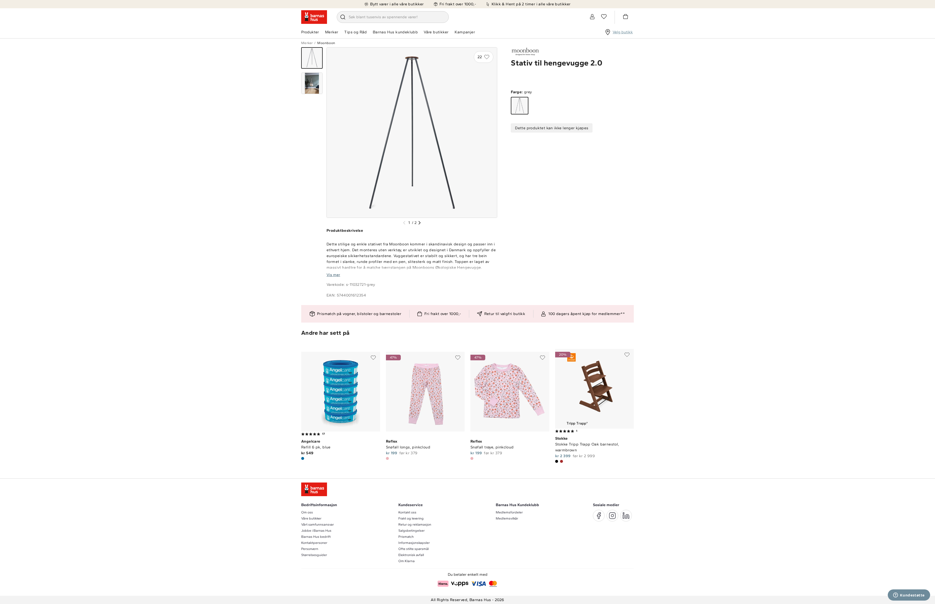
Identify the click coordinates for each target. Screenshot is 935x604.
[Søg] (343, 17)
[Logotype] (314, 17)
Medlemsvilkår (507, 518)
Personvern (309, 549)
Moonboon (326, 43)
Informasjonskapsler (414, 543)
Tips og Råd (355, 32)
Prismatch (406, 537)
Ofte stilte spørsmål (413, 549)
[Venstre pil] (404, 223)
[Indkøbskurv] (626, 17)
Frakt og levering (411, 518)
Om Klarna (406, 561)
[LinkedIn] (626, 515)
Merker (331, 32)
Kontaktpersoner (314, 543)
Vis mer (333, 274)
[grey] (519, 105)
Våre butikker (436, 32)
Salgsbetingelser (411, 531)
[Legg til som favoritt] (373, 357)
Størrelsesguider (314, 555)
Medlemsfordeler (509, 512)
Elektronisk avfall (411, 555)
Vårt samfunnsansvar (317, 524)
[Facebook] (599, 515)
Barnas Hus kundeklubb (395, 32)
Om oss (307, 512)
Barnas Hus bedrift (316, 537)
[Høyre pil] (419, 223)
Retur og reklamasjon (414, 524)
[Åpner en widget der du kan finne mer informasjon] (909, 595)
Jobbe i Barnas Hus (316, 531)
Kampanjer (465, 32)
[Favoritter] (604, 16)
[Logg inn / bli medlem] (592, 16)
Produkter (310, 32)
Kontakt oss (407, 512)
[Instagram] (612, 515)
